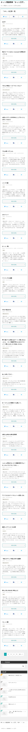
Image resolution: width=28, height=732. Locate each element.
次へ (20, 654)
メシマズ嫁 (5, 183)
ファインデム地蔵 (7, 278)
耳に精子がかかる (12, 697)
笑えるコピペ (5, 123)
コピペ (4, 438)
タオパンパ (5, 214)
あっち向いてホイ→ (7, 374)
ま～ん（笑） (6, 246)
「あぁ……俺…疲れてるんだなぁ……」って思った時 (17, 712)
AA (3, 58)
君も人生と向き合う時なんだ (10, 590)
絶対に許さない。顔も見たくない (15, 675)
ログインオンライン (13, 682)
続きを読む (14, 38)
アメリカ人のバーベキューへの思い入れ (13, 495)
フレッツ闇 (5, 622)
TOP (11, 722)
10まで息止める (6, 309)
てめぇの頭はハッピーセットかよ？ (12, 85)
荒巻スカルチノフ (12, 704)
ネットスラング (6, 89)
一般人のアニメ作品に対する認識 (11, 558)
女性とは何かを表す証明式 (9, 434)
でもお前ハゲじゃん (7, 151)
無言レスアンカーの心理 (9, 527)
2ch (3, 25)
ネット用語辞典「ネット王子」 (13, 2)
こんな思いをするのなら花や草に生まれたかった (17, 690)
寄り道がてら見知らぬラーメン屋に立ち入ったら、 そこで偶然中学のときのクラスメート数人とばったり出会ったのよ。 (14, 342)
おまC (4, 21)
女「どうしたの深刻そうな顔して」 (12, 402)
